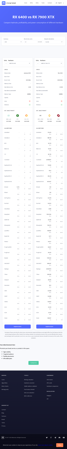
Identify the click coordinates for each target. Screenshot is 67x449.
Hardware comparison (52, 386)
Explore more (17, 327)
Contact (50, 3)
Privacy (3, 426)
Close (59, 445)
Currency (6, 39)
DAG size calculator (29, 393)
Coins (25, 3)
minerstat (9, 3)
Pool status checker (29, 389)
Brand (3, 419)
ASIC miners (50, 380)
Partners (4, 416)
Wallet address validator (30, 386)
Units (5, 60)
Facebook (51, 437)
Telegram (55, 437)
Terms (3, 423)
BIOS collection (28, 396)
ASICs (37, 3)
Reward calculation (49, 39)
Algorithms (4, 383)
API (47, 399)
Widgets (49, 396)
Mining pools (5, 389)
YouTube (59, 437)
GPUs (31, 3)
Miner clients (5, 386)
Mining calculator (28, 380)
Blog (3, 413)
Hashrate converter (29, 383)
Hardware (10, 60)
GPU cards (49, 383)
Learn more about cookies (45, 445)
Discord (63, 437)
